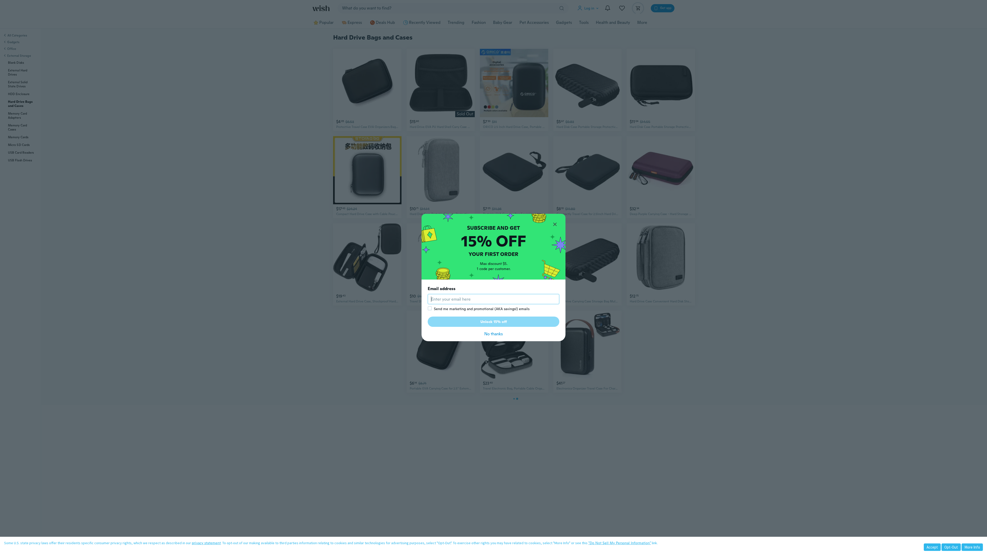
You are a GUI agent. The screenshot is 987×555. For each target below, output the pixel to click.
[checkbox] (430, 308)
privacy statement (206, 543)
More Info (972, 547)
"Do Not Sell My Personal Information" (619, 543)
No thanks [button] (493, 334)
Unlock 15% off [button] (493, 321)
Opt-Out (951, 547)
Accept (932, 547)
